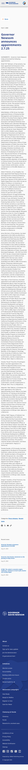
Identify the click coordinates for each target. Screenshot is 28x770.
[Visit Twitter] (15, 751)
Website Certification (8, 743)
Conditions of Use (7, 733)
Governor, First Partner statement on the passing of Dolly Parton (13, 557)
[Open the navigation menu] (3, 3)
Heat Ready (5, 694)
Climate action (6, 678)
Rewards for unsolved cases (11, 723)
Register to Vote (7, 701)
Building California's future (10, 675)
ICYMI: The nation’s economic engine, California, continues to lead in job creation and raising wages (13, 571)
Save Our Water (7, 704)
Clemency (5, 716)
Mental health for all (8, 682)
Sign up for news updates (10, 649)
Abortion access (7, 668)
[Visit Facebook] (3, 751)
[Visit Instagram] (7, 751)
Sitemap (4, 747)
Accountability (6, 671)
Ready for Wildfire (8, 697)
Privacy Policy (6, 736)
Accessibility (6, 740)
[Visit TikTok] (11, 751)
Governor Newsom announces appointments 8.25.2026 (9, 545)
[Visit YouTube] (19, 751)
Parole (4, 720)
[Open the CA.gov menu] (24, 3)
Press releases (13, 518)
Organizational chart (8, 656)
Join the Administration (9, 653)
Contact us (5, 646)
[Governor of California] (13, 3)
